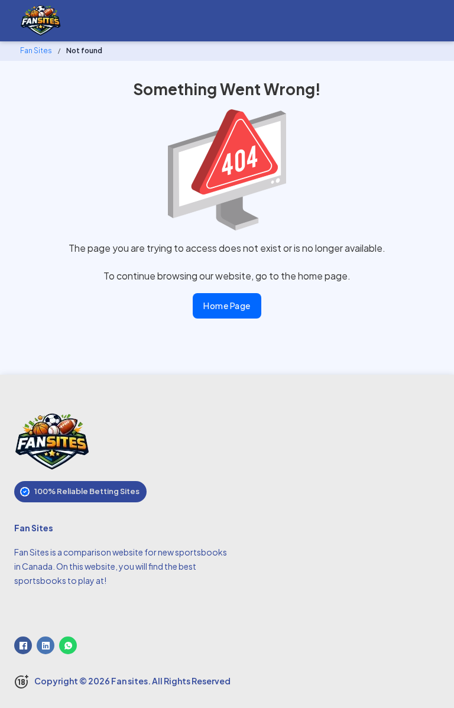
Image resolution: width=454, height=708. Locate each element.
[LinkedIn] (45, 645)
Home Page (227, 305)
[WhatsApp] (68, 645)
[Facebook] (23, 645)
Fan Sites (36, 50)
